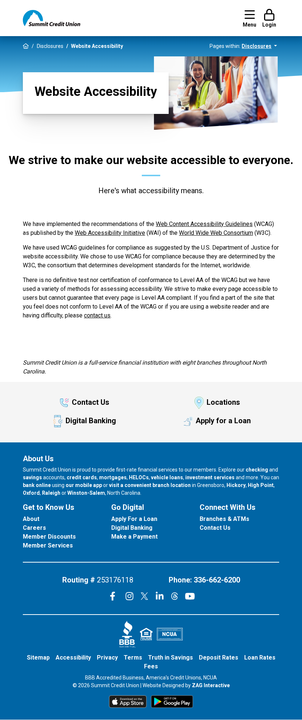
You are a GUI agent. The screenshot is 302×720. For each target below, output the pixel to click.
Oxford (31, 493)
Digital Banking (91, 420)
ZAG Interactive (211, 685)
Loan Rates (259, 657)
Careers (34, 527)
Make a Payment (134, 536)
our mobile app (84, 485)
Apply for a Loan (223, 420)
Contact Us (90, 402)
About (31, 518)
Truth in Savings (170, 657)
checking (257, 470)
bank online (37, 485)
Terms (133, 657)
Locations (223, 402)
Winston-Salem (86, 493)
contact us (97, 315)
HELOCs (139, 477)
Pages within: (240, 46)
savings (32, 477)
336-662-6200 (217, 579)
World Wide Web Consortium (216, 232)
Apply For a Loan (134, 518)
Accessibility (73, 657)
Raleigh (51, 493)
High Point (261, 485)
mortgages (113, 477)
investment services (210, 477)
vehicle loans (167, 477)
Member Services (48, 545)
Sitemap (38, 657)
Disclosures (50, 46)
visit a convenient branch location (150, 485)
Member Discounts (49, 536)
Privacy (107, 657)
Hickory (236, 485)
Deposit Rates (218, 657)
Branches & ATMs (224, 518)
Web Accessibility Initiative (110, 232)
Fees (151, 666)
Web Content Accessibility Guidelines (204, 223)
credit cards (82, 477)
